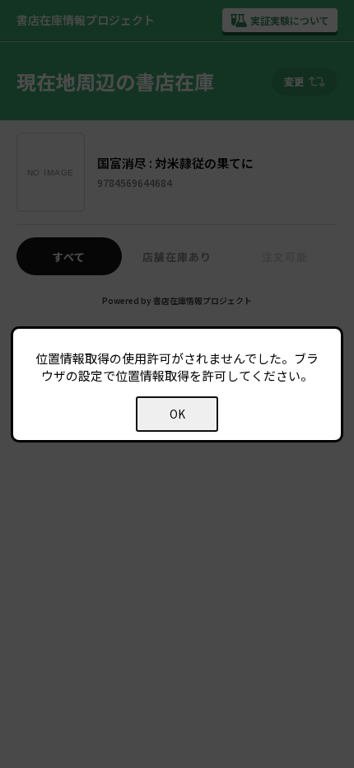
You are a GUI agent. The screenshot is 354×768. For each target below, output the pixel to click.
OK (177, 414)
